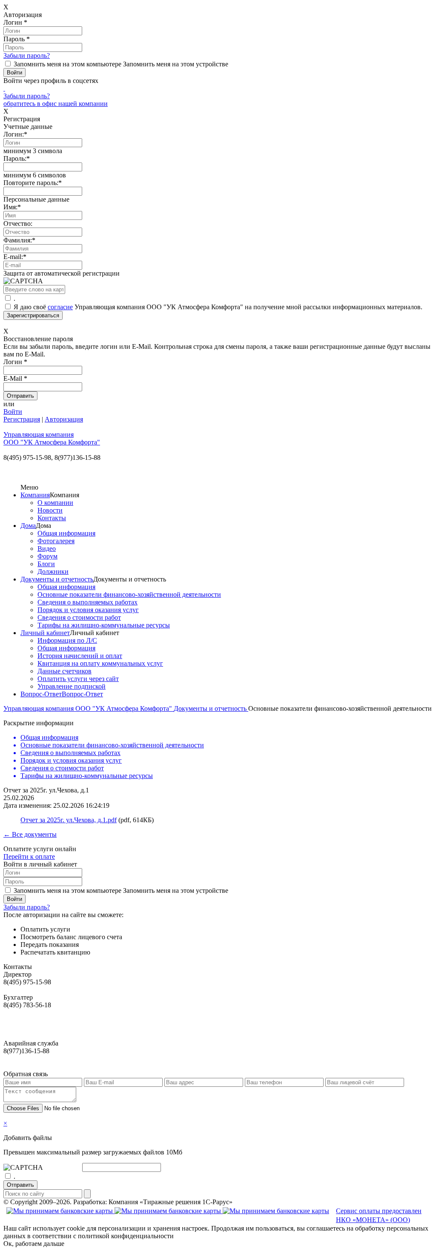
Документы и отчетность (56, 579)
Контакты (51, 517)
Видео (46, 548)
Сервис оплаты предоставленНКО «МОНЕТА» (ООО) (379, 1215)
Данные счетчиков (64, 671)
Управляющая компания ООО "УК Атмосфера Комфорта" (88, 708)
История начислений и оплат (79, 655)
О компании (55, 502)
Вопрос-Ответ (41, 694)
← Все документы (30, 834)
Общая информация (66, 533)
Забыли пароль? (26, 55)
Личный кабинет (45, 632)
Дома (28, 525)
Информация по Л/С (67, 640)
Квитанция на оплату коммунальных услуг (100, 663)
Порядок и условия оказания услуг (88, 609)
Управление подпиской (71, 686)
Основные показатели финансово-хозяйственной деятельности (129, 594)
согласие (60, 307)
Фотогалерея (56, 540)
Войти (12, 411)
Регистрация (21, 419)
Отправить (20, 1185)
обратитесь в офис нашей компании (55, 103)
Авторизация (64, 419)
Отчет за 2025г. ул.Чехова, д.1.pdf (68, 820)
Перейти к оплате (29, 856)
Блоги (46, 563)
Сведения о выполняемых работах (87, 602)
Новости (50, 510)
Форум (47, 556)
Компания (35, 495)
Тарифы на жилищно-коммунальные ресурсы (103, 625)
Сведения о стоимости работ (79, 617)
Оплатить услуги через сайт (78, 678)
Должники (53, 571)
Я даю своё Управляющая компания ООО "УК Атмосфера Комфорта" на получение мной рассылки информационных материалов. (218, 307)
